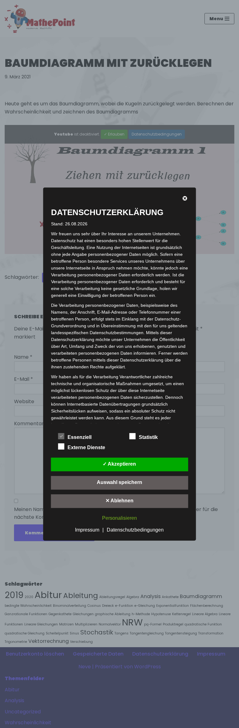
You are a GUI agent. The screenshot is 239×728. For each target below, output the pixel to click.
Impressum (87, 529)
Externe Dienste (86, 447)
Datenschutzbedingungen (135, 529)
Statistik (148, 437)
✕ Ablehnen (119, 500)
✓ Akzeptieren (119, 464)
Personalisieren (119, 518)
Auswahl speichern (119, 482)
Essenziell (79, 437)
